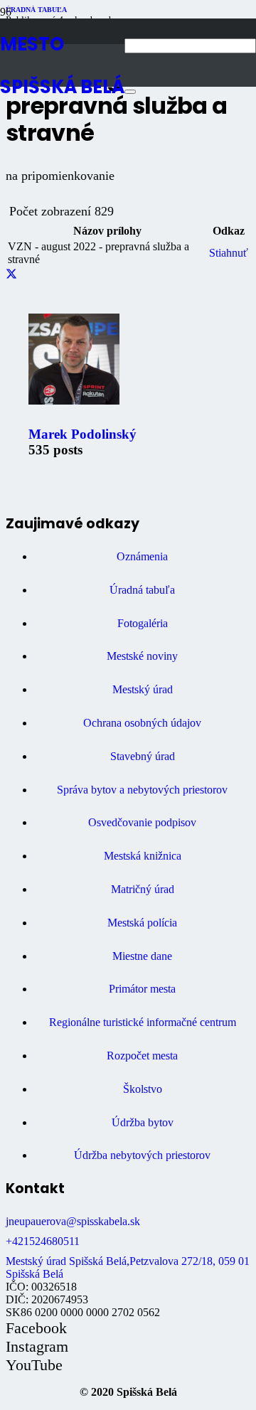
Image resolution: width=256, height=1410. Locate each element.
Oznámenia (142, 556)
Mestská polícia (142, 923)
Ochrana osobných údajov (142, 723)
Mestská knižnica (142, 856)
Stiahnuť (228, 253)
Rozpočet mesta (142, 1056)
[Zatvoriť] (130, 92)
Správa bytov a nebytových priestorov (142, 790)
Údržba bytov (143, 1122)
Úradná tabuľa (142, 590)
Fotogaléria (142, 623)
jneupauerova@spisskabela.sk (73, 1221)
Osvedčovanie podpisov (142, 822)
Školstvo (142, 1089)
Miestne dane (142, 956)
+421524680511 (43, 1241)
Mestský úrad (142, 689)
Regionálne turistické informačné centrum (142, 1022)
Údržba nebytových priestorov (142, 1155)
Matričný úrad (142, 889)
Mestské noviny (142, 656)
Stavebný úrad (142, 756)
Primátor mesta (142, 989)
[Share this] (11, 275)
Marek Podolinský (82, 434)
